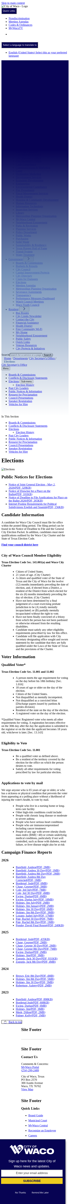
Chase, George (31, 886)
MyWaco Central (25, 219)
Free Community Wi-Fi (29, 329)
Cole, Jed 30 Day (33, 893)
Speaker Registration (20, 448)
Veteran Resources (26, 345)
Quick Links (23, 342)
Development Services (28, 177)
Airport (20, 144)
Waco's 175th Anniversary (31, 77)
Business (14, 117)
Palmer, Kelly (31, 1015)
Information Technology (29, 206)
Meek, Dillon (30, 1012)
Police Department (26, 232)
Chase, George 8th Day (36, 948)
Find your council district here (19, 544)
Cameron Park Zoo (27, 86)
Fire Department (25, 190)
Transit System (24, 251)
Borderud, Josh (31, 883)
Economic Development (29, 180)
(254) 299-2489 (30, 1070)
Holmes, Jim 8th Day (35, 912)
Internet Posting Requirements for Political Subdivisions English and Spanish (36, 505)
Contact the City (25, 319)
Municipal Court (37, 1120)
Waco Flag (22, 106)
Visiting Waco (24, 102)
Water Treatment (25, 254)
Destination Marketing (28, 174)
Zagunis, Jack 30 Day (36, 958)
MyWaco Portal (30, 1067)
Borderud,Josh (32, 1002)
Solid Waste (22, 241)
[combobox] (19, 45)
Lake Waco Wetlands (28, 93)
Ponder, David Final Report (40, 925)
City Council (23, 269)
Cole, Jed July (31, 889)
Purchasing (22, 238)
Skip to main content (13, 2)
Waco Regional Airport (29, 112)
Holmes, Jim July (33, 902)
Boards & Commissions (29, 262)
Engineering (23, 183)
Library (20, 212)
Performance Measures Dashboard (35, 298)
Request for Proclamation (23, 442)
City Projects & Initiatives (30, 348)
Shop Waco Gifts (25, 96)
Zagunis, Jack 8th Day (36, 961)
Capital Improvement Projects (32, 272)
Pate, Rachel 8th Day (35, 922)
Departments (16, 141)
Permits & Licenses (27, 133)
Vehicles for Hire (18, 451)
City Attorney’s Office (28, 154)
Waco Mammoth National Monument (37, 109)
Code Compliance (26, 164)
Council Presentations (21, 445)
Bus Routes (22, 312)
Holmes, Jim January (35, 905)
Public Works (23, 235)
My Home (21, 332)
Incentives (21, 127)
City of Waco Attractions (30, 80)
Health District (24, 196)
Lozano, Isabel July (35, 915)
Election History (25, 432)
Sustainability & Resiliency (31, 245)
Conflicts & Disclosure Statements (28, 425)
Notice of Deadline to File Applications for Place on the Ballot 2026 (38, 499)
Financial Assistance (27, 322)
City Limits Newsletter (28, 316)
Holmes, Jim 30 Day (34, 909)
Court (19, 170)
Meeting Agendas (26, 285)
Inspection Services (27, 209)
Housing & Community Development (37, 199)
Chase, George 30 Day (36, 945)
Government (16, 259)
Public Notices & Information (25, 438)
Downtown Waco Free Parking (33, 90)
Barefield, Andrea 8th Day (38, 873)
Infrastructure (23, 130)
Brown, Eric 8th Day (35, 975)
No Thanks (20, 1192)
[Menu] (5, 66)
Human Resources (26, 203)
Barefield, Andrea (33, 867)
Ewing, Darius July (34, 899)
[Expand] (29, 73)
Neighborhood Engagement (31, 222)
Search (5, 354)
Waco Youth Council (27, 304)
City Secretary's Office (28, 161)
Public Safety (23, 338)
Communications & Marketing (33, 167)
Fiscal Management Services (32, 193)
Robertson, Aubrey (34, 985)
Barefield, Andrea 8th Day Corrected (31, 878)
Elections (21, 282)
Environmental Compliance (31, 186)
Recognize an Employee (42, 1130)
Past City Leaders (19, 435)
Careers (32, 1135)
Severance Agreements (29, 291)
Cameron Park (24, 83)
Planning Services (26, 228)
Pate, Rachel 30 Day (34, 918)
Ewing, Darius (31, 896)
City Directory (24, 275)
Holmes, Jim (30, 955)
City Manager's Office (28, 157)
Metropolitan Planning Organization (36, 216)
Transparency (23, 295)
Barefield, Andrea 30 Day (37, 870)
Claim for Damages (27, 279)
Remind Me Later (40, 1192)
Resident (13, 309)
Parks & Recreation (27, 225)
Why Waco (22, 136)
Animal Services (25, 148)
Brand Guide (35, 1115)
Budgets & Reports (27, 266)
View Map (27, 1089)
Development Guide (27, 123)
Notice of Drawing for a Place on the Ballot (29, 492)
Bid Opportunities (26, 120)
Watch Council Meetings (30, 301)
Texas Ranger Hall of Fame (31, 99)
